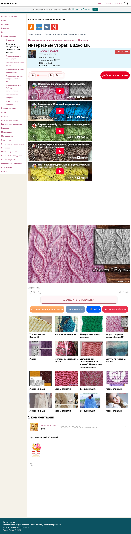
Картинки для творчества (11, 124)
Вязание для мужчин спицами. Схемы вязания (14, 78)
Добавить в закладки (115, 75)
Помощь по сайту (35, 525)
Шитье (4, 172)
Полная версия (9, 522)
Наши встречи (7, 140)
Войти (99, 3)
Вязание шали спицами (12, 96)
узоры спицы (34, 288)
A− (33, 75)
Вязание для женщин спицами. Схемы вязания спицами (14, 48)
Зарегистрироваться (113, 3)
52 (34, 292)
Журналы (10, 40)
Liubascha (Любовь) (49, 425)
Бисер (3, 20)
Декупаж (4, 116)
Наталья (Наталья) (48, 51)
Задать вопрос (22, 525)
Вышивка (5, 28)
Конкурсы (5, 128)
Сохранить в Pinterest (115, 309)
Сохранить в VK (75, 309)
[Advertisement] (74, 202)
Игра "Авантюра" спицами (13, 102)
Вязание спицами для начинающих (15, 70)
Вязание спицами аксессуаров (13, 57)
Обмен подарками (9, 152)
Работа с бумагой (8, 160)
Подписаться (122, 51)
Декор (3, 112)
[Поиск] (126, 3)
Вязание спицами (8, 36)
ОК (95, 9)
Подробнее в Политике (81, 9)
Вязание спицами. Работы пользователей (13, 88)
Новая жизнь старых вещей (12, 144)
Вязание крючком (8, 108)
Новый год (5, 148)
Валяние (5, 32)
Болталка (5, 24)
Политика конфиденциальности (16, 527)
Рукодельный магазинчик (11, 164)
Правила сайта (9, 525)
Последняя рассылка (52, 525)
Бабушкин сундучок (9, 16)
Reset (59, 75)
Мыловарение (7, 136)
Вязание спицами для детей (15, 64)
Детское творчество (9, 120)
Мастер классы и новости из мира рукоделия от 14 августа (58, 40)
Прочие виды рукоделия (11, 156)
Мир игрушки (6, 132)
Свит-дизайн (6, 168)
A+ (51, 75)
